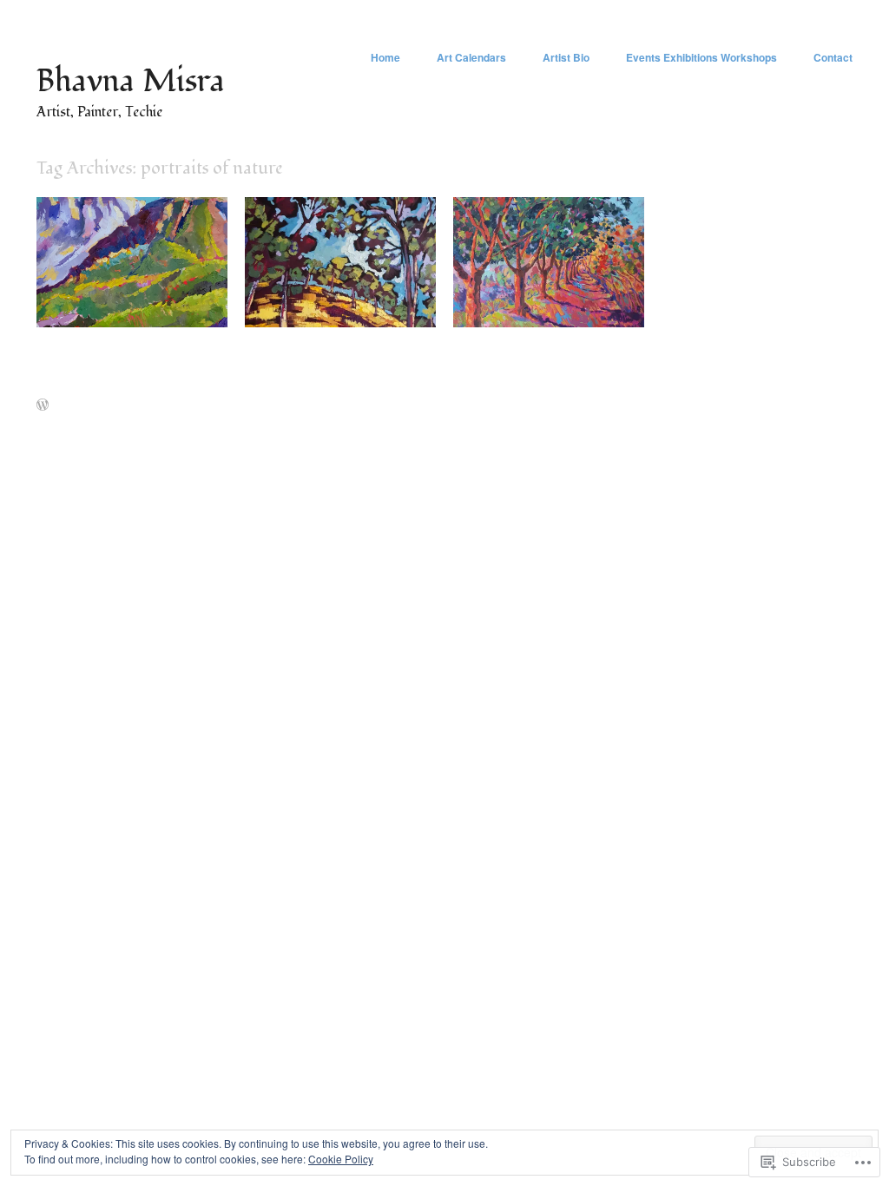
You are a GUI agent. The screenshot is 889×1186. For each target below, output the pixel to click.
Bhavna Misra (130, 81)
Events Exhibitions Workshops (701, 57)
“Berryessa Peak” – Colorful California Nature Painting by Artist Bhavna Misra (345, 293)
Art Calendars (471, 57)
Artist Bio (566, 57)
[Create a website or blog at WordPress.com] (42, 405)
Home (385, 57)
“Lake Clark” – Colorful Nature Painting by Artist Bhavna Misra (140, 293)
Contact (833, 57)
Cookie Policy (340, 1158)
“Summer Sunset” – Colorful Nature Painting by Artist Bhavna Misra (550, 293)
